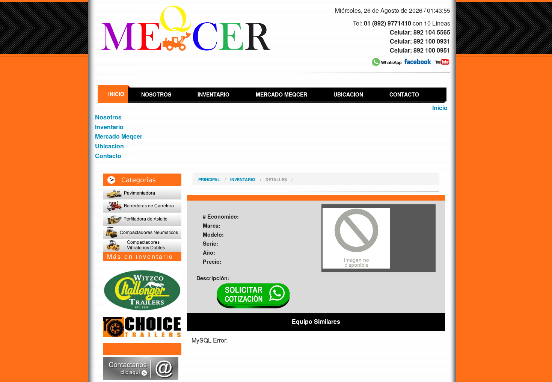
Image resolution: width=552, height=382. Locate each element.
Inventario (213, 94)
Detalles (276, 179)
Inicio (116, 94)
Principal (209, 179)
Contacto (404, 94)
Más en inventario (140, 256)
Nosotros (156, 94)
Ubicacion (348, 94)
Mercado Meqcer (281, 94)
